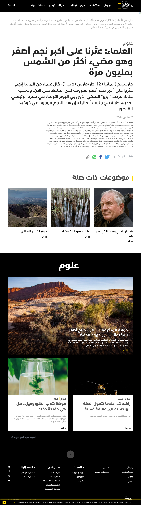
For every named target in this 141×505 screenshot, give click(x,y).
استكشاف (94, 5)
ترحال (74, 5)
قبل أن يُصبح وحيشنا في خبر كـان (114, 233)
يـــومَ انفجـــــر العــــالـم (34, 231)
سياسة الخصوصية (52, 489)
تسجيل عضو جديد (27, 472)
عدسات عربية (38, 5)
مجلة (61, 5)
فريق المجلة (55, 476)
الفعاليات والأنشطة (51, 480)
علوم (83, 5)
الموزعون (80, 476)
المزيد (15, 502)
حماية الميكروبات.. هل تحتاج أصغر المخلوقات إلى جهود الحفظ (98, 332)
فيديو (52, 5)
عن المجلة (55, 472)
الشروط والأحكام (53, 484)
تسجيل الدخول (29, 476)
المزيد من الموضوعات (23, 437)
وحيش (107, 5)
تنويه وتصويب (78, 472)
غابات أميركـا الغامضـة (76, 231)
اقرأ (129, 241)
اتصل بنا (81, 480)
